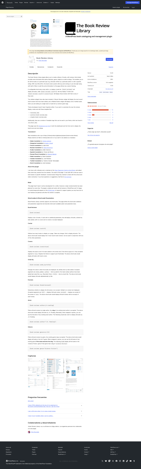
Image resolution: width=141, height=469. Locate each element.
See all (111, 122)
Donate (86, 452)
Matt (112, 449)
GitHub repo (51, 190)
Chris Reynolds (43, 60)
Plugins (33, 452)
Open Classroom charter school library (65, 170)
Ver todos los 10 (109, 88)
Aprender (60, 447)
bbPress (113, 452)
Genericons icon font (44, 126)
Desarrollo (59, 67)
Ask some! (30, 401)
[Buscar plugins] (21, 16)
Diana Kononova (48, 147)
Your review (91, 122)
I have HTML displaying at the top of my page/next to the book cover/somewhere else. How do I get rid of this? (43, 405)
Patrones (34, 454)
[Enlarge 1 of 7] (43, 360)
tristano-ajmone (47, 141)
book (101, 92)
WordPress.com (114, 447)
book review (106, 92)
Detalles (31, 67)
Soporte (111, 67)
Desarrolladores (62, 452)
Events (86, 449)
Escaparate (35, 447)
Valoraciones (40, 67)
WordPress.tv (62, 454)
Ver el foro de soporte (94, 135)
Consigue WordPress (132, 2)
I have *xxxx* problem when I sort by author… (40, 416)
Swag (86, 454)
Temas (33, 449)
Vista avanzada (92, 96)
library (111, 92)
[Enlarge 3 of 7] (62, 360)
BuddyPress (114, 454)
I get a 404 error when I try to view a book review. (42, 411)
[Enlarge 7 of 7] (81, 390)
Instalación (50, 67)
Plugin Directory (10, 7)
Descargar (109, 59)
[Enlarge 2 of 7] (43, 379)
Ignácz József (49, 143)
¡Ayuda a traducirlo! (85, 11)
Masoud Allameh (52, 154)
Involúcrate (87, 447)
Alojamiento (9, 452)
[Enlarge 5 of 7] (81, 360)
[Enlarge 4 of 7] (62, 377)
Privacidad (8, 454)
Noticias (8, 449)
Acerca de (8, 447)
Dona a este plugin (93, 147)
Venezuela (22, 461)
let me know (68, 177)
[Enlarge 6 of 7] (81, 367)
